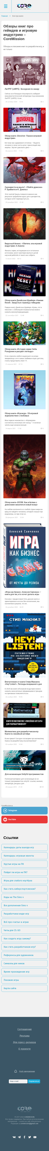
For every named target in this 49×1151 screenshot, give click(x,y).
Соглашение (24, 1029)
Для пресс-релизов (24, 1042)
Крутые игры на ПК (14, 864)
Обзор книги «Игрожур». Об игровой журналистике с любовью (21, 414)
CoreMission (24, 7)
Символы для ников (14, 963)
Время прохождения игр (16, 971)
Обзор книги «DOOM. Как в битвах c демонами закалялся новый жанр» (21, 503)
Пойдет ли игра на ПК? (15, 872)
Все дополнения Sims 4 (16, 905)
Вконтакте (14, 1137)
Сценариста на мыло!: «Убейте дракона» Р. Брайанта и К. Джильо (23, 188)
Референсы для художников (18, 955)
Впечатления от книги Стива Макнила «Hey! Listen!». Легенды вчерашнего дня (23, 683)
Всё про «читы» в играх (16, 922)
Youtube (34, 1137)
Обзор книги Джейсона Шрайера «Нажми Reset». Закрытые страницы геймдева (24, 301)
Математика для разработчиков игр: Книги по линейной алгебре (22, 732)
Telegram (19, 1137)
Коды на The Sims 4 (14, 897)
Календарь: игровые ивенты (19, 855)
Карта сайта (10, 988)
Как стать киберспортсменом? (20, 889)
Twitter (29, 1137)
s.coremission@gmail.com (28, 1124)
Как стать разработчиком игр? (20, 947)
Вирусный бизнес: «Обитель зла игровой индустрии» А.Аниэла (23, 244)
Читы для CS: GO (12, 930)
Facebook (24, 1137)
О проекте (24, 1048)
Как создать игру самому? (17, 938)
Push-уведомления (27, 1071)
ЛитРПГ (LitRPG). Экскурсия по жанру (22, 89)
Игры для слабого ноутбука (18, 880)
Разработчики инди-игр (16, 913)
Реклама (25, 1035)
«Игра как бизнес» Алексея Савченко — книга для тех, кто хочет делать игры (23, 593)
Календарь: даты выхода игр (19, 847)
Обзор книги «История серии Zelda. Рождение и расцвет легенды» (21, 350)
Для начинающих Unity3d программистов (24, 774)
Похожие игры (11, 980)
